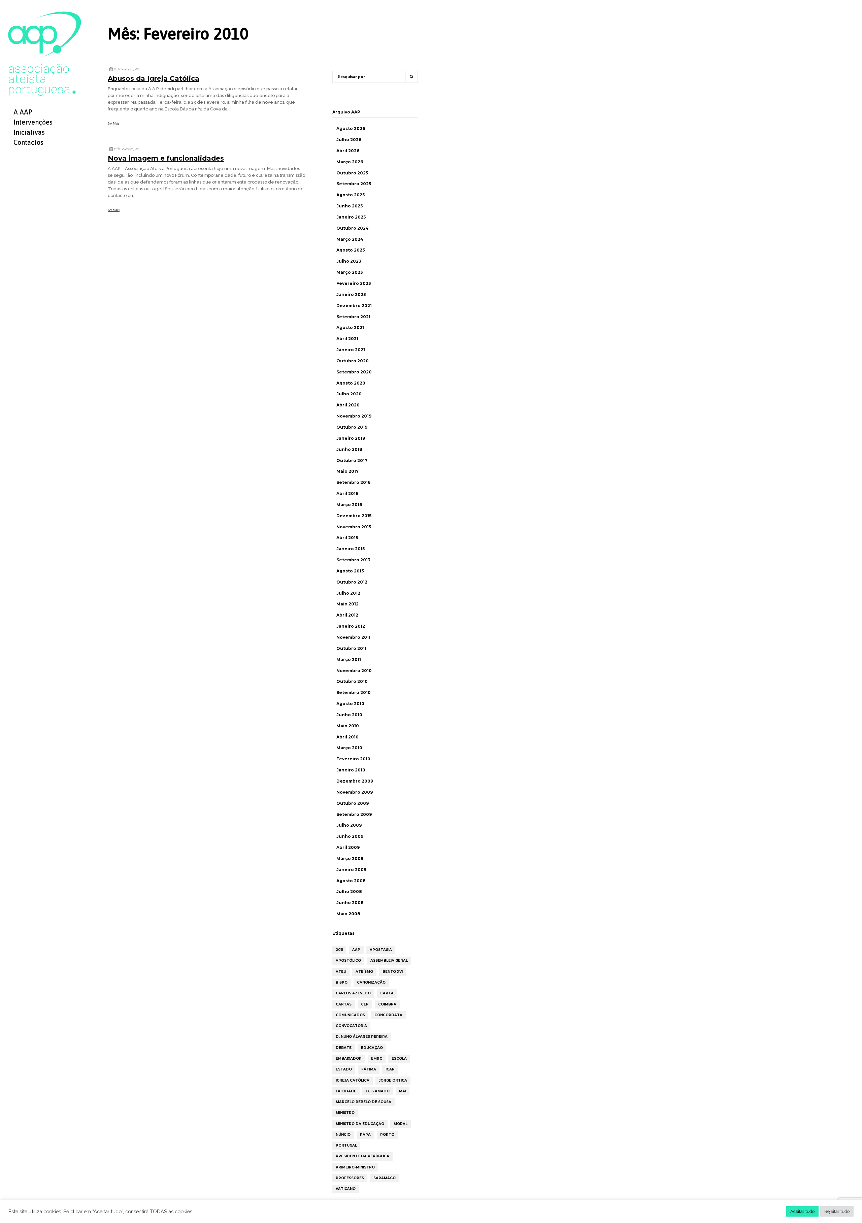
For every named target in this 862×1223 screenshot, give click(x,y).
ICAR (390, 1069)
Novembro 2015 (353, 526)
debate (344, 1048)
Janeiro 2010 (350, 769)
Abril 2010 (347, 736)
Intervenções (33, 122)
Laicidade (346, 1091)
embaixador (349, 1058)
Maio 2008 (348, 913)
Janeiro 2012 (350, 626)
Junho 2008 (350, 902)
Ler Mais (114, 123)
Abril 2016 (347, 493)
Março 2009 (349, 858)
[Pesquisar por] (411, 77)
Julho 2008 (349, 891)
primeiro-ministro (355, 1167)
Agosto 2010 (350, 703)
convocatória (351, 1026)
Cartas (344, 1004)
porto (387, 1134)
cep (365, 1004)
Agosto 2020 (350, 383)
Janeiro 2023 (351, 294)
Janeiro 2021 (350, 349)
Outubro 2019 (351, 427)
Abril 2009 (348, 847)
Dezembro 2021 (354, 305)
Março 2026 (349, 161)
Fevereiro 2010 (353, 758)
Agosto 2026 (350, 128)
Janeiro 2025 (351, 217)
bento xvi (393, 971)
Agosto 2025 (350, 194)
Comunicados (350, 1015)
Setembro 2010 (353, 692)
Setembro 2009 (354, 814)
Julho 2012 (348, 593)
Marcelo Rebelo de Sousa (363, 1102)
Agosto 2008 (351, 880)
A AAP (22, 112)
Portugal (346, 1145)
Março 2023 (349, 272)
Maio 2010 (347, 725)
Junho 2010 (349, 714)
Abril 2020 (348, 404)
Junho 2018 (349, 449)
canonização (371, 982)
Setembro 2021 (353, 316)
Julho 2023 (348, 261)
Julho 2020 (349, 393)
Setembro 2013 (353, 559)
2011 (339, 950)
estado (344, 1069)
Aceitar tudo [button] (802, 1211)
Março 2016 (349, 504)
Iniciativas (29, 132)
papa (365, 1134)
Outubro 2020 (352, 360)
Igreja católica (352, 1080)
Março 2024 (349, 239)
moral (400, 1124)
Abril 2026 (347, 150)
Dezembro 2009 (354, 781)
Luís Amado (378, 1091)
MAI (402, 1091)
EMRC (376, 1058)
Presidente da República (362, 1156)
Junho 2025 (349, 205)
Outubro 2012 (351, 582)
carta (387, 993)
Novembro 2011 (353, 637)
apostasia (381, 950)
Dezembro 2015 (353, 515)
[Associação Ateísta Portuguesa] (44, 53)
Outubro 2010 (352, 681)
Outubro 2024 (352, 228)
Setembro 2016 (353, 482)
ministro (345, 1113)
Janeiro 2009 (351, 869)
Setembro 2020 (354, 371)
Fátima (368, 1069)
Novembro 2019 (353, 416)
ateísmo (364, 971)
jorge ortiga (393, 1080)
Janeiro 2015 (350, 548)
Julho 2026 (348, 139)
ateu (341, 971)
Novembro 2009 (354, 792)
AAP (356, 950)
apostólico (348, 960)
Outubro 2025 (352, 172)
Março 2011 (348, 659)
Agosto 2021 (350, 327)
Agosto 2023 (350, 250)
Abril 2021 (347, 338)
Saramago (384, 1178)
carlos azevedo (353, 993)
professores (350, 1178)
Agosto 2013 (350, 570)
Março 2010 (349, 747)
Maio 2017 (347, 471)
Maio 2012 (347, 603)
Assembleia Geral (389, 960)
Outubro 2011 (351, 648)
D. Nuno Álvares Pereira (362, 1036)
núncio (343, 1134)
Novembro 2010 (354, 670)
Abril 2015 (347, 537)
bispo (341, 982)
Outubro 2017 (351, 460)
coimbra (387, 1004)
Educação (372, 1048)
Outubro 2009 (352, 803)
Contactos (28, 142)
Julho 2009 (349, 825)
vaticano (346, 1189)
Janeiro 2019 (350, 438)
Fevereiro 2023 (353, 283)
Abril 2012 (347, 615)
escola (399, 1058)
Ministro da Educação (360, 1124)
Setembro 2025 (353, 183)
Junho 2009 (349, 836)
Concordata (388, 1015)
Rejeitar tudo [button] (837, 1211)
